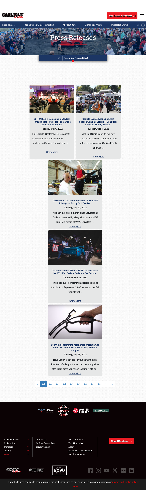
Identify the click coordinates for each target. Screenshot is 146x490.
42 (50, 384)
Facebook (90, 470)
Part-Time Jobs (75, 439)
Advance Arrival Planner (80, 450)
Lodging (7, 450)
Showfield (8, 446)
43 (57, 384)
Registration (9, 443)
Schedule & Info (11, 439)
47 (85, 384)
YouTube (106, 470)
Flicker (123, 470)
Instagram (98, 470)
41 (43, 384)
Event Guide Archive (93, 24)
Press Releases (8, 24)
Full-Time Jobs (75, 443)
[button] (73, 59)
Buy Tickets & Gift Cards (120, 15)
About (71, 446)
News (6, 454)
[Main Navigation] (142, 15)
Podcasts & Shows (119, 24)
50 (106, 384)
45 (71, 384)
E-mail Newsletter (119, 441)
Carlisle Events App (45, 443)
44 (64, 384)
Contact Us (41, 439)
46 (78, 384)
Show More (52, 152)
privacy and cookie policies (125, 482)
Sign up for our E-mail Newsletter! (39, 24)
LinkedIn (131, 470)
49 (99, 384)
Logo (13, 15)
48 (92, 384)
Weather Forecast (76, 454)
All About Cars (69, 24)
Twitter (114, 470)
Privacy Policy (43, 446)
